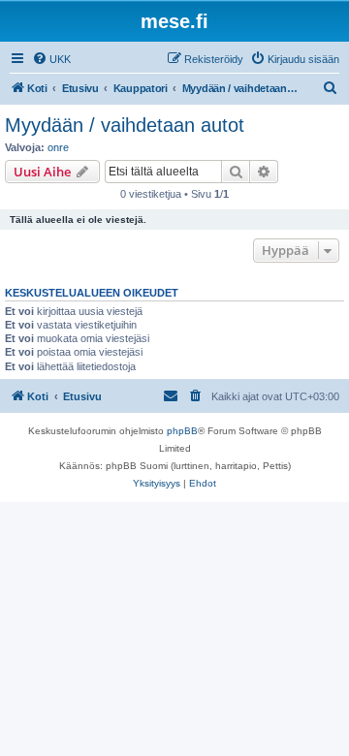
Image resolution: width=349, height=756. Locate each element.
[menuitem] (51, 59)
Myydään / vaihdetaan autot (124, 125)
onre (58, 147)
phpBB (182, 430)
